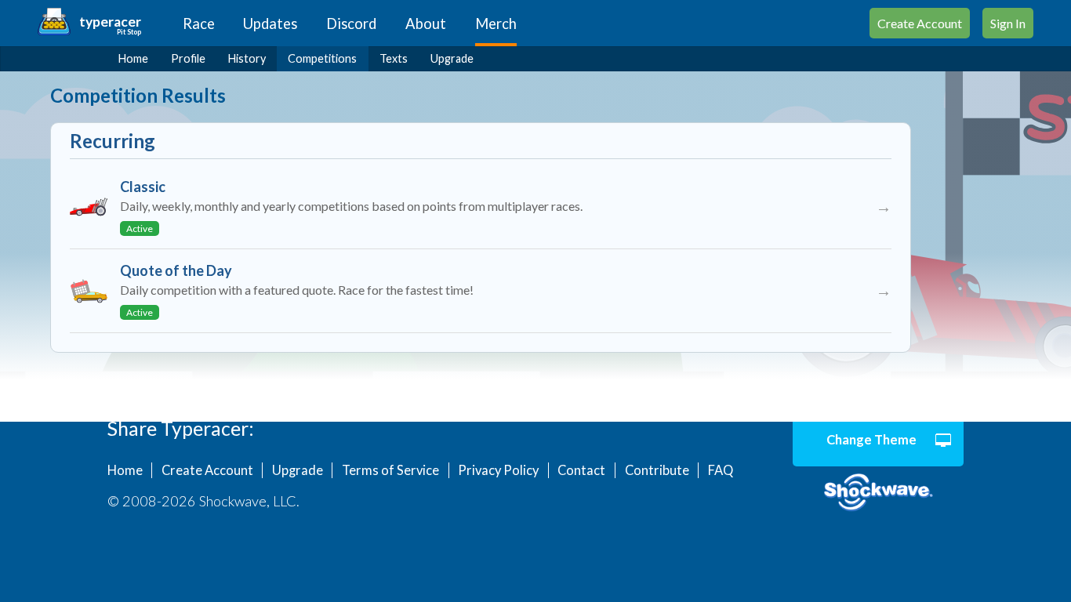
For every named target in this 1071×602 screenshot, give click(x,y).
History (247, 58)
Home (133, 58)
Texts (393, 58)
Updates (270, 23)
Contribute (657, 470)
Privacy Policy (498, 470)
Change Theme (871, 440)
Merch (496, 23)
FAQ (720, 470)
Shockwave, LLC (878, 493)
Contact (581, 470)
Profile (188, 58)
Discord (351, 23)
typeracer (110, 21)
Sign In (1008, 23)
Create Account (919, 23)
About (425, 23)
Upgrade (452, 58)
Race (199, 23)
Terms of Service (390, 470)
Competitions (322, 58)
